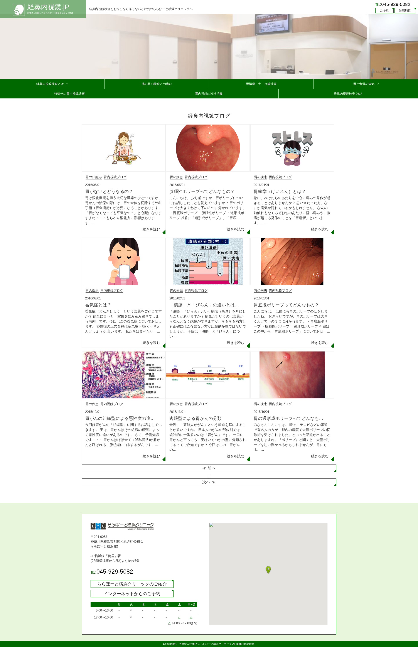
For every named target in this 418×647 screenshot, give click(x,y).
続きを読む (151, 229)
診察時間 (405, 10)
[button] (268, 570)
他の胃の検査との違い (157, 84)
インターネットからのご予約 (132, 593)
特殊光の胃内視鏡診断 (69, 93)
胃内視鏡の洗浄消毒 (208, 93)
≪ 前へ (209, 468)
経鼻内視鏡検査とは (50, 84)
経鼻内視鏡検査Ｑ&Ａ (348, 93)
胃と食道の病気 (363, 84)
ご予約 (384, 10)
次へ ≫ (209, 482)
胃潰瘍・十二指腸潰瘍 (261, 84)
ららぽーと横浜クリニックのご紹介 (132, 583)
